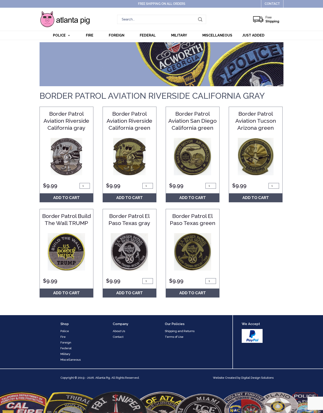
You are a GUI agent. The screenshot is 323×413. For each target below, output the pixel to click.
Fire (89, 35)
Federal (148, 35)
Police (59, 35)
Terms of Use (174, 336)
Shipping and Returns (179, 331)
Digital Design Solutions (257, 377)
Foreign (116, 35)
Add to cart (66, 197)
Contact (272, 3)
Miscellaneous (217, 35)
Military (179, 35)
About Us (119, 331)
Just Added (253, 35)
